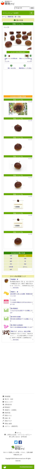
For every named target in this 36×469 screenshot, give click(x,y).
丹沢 (11, 264)
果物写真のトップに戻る (25, 68)
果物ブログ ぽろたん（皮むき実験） (21, 331)
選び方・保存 (9, 399)
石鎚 (25, 255)
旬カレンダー (9, 402)
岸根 (25, 258)
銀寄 (11, 261)
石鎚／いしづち (18, 100)
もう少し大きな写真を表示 (18, 52)
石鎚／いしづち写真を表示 (11, 59)
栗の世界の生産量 (16, 317)
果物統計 (7, 407)
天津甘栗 (11, 266)
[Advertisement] (18, 82)
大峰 (11, 258)
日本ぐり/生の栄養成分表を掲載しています (21, 327)
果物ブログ (8, 421)
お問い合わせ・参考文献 (19, 437)
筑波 (25, 264)
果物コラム (8, 415)
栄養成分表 (8, 404)
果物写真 (10, 17)
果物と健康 (8, 423)
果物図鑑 (7, 396)
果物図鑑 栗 (14, 279)
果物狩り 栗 (14, 292)
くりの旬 (13, 300)
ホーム (4, 17)
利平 (11, 269)
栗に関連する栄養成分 (17, 325)
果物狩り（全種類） (11, 410)
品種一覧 (7, 418)
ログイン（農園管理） (12, 426)
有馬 (11, 255)
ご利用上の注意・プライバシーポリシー (19, 435)
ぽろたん (25, 266)
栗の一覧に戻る (12, 68)
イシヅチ (7, 61)
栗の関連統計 (14, 308)
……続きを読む (15, 287)
